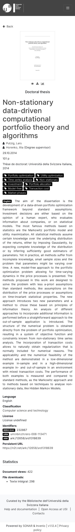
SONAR (27, 525)
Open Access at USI (54, 509)
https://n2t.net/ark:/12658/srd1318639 (28, 448)
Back (9, 26)
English (7, 201)
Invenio (40, 525)
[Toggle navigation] (67, 8)
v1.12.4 (52, 525)
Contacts (38, 513)
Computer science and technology (25, 410)
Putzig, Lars (14, 143)
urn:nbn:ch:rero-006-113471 (28, 434)
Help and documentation (20, 509)
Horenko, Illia (14, 147)
